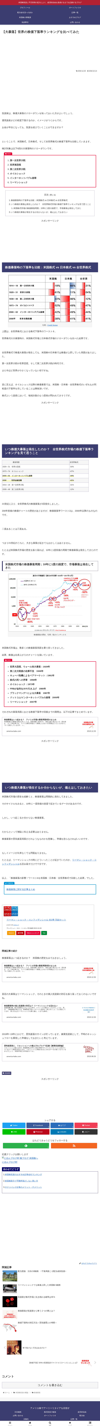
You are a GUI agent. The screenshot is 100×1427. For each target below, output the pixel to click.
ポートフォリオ (50, 1415)
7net (44, 933)
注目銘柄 (18, 1412)
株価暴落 (7, 1073)
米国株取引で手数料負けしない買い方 (21, 1181)
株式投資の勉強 (50, 1412)
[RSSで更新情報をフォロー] (74, 1145)
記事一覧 (74, 1419)
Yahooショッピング (33, 933)
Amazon (11, 933)
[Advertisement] (50, 53)
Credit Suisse (52, 325)
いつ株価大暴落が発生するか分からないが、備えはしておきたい (39, 212)
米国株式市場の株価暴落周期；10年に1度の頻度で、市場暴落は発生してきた (47, 208)
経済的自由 (82, 1412)
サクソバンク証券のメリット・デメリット (23, 1187)
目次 (46, 195)
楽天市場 (20, 933)
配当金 (82, 1415)
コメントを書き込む (50, 1385)
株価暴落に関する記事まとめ (20, 889)
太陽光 (26, 1419)
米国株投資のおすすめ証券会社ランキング (23, 1174)
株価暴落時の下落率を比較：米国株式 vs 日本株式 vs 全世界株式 (39, 200)
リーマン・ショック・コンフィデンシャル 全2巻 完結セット (36, 920)
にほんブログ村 (9, 1162)
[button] (92, 684)
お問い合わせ (18, 1415)
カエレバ (16, 925)
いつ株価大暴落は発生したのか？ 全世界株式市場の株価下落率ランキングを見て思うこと (51, 204)
